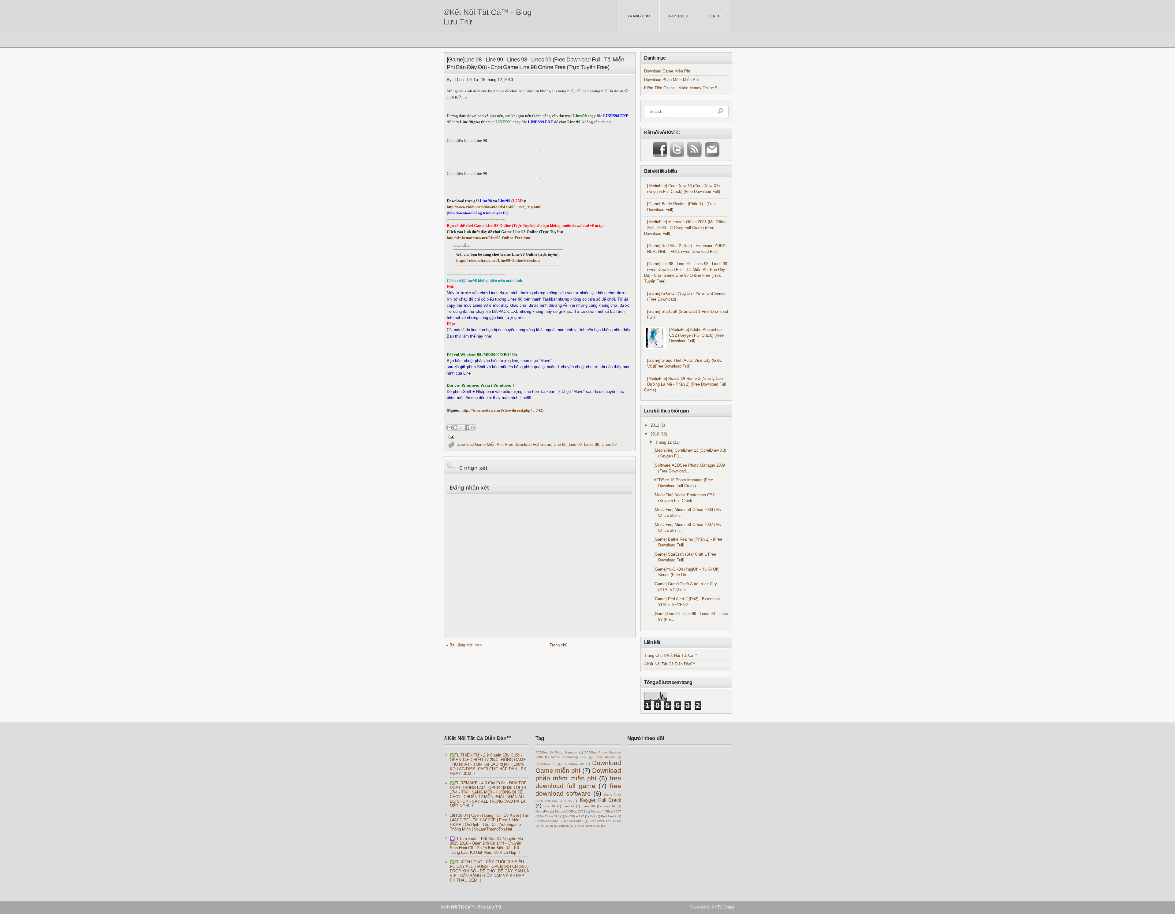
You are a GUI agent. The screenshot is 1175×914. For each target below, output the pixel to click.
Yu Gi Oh (614, 821)
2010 (655, 434)
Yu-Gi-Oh (546, 825)
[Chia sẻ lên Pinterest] (473, 427)
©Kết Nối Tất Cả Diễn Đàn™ (669, 664)
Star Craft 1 (575, 821)
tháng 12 (664, 442)
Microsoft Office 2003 (570, 811)
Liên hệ (714, 16)
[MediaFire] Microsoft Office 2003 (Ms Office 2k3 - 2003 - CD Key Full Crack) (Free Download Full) (685, 228)
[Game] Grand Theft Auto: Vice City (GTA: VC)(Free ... (685, 587)
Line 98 (560, 444)
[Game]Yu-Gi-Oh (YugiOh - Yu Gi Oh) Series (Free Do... (686, 572)
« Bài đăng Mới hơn (464, 645)
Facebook (661, 149)
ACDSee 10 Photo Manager (556, 752)
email (711, 149)
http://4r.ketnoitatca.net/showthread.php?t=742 (501, 410)
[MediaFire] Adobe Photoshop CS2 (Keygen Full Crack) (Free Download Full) (696, 335)
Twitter (676, 149)
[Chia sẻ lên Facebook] (467, 427)
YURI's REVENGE (587, 825)
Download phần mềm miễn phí (671, 80)
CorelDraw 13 (545, 764)
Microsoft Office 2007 (606, 811)
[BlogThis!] (455, 427)
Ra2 (592, 816)
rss (693, 149)
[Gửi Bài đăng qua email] (450, 437)
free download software (578, 789)
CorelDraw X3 (574, 764)
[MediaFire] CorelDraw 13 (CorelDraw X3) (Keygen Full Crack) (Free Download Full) (683, 189)
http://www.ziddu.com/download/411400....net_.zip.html (494, 207)
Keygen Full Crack (600, 800)
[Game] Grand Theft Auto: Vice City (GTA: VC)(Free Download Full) (684, 363)
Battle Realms (605, 757)
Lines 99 (609, 444)
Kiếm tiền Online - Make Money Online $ (680, 88)
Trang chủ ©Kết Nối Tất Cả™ (670, 655)
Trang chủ (639, 16)
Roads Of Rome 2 (548, 821)
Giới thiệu (678, 16)
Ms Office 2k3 (549, 816)
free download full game (528, 444)
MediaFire (542, 811)
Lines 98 (591, 444)
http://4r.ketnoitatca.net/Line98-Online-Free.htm (488, 237)
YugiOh (563, 825)
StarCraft (596, 821)
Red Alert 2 (609, 816)
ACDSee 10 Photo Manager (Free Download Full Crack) (683, 483)
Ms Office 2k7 (574, 816)
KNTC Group (723, 907)
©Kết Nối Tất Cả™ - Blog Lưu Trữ (488, 17)
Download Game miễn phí (480, 444)
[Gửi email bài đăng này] (449, 427)
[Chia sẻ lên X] (461, 427)
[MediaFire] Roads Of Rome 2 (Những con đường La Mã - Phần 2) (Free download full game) (685, 384)
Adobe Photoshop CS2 (568, 757)
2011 (655, 425)
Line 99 (575, 444)
